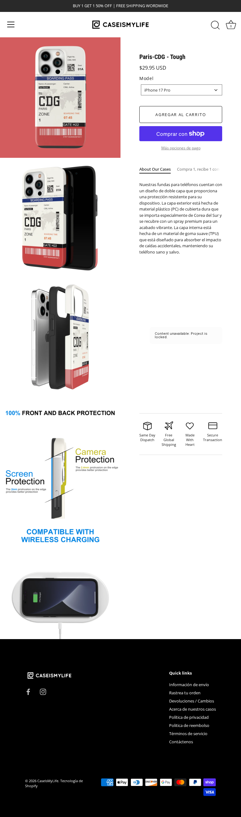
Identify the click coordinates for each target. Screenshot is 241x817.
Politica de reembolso (189, 725)
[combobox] (181, 89)
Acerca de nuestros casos (192, 709)
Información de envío (189, 684)
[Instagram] (43, 691)
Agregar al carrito (180, 114)
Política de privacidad (189, 717)
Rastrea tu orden (185, 693)
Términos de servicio (188, 733)
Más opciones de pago (181, 147)
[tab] (158, 169)
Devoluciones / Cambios (191, 701)
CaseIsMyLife (47, 780)
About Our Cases (155, 169)
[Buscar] (215, 25)
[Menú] (11, 24)
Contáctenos (181, 742)
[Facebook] (28, 691)
